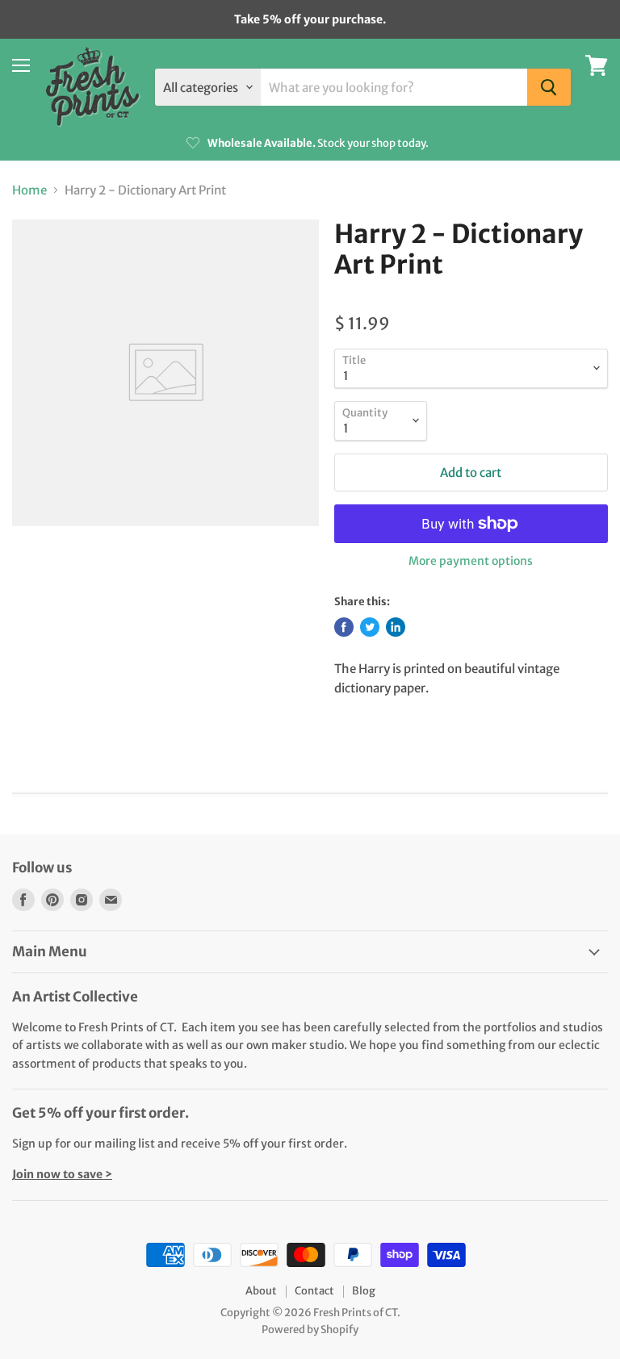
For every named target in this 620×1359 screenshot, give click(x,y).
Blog (363, 1291)
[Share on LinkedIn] (395, 627)
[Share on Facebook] (344, 627)
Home (29, 190)
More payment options (470, 560)
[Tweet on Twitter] (369, 627)
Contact (314, 1291)
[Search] (549, 87)
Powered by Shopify (310, 1329)
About (261, 1291)
